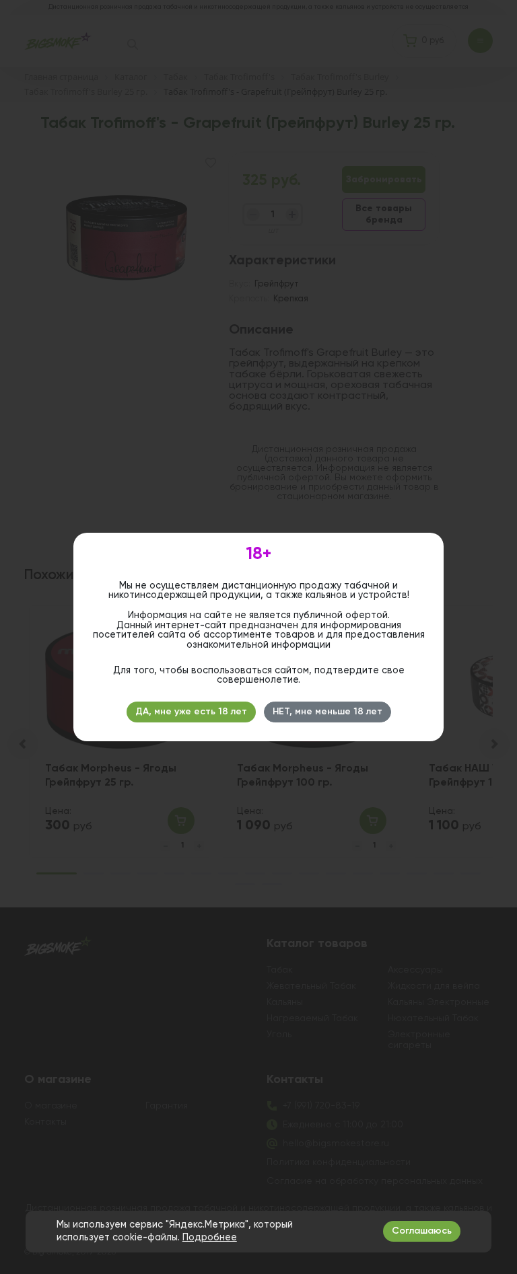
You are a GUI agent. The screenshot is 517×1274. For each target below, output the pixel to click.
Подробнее (209, 1237)
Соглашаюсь (422, 1231)
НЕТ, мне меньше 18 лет (327, 711)
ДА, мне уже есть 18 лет (191, 711)
